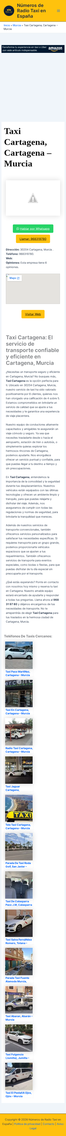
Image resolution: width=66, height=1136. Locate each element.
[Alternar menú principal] (58, 11)
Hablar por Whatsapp (35, 228)
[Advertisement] (33, 87)
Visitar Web (33, 314)
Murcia (17, 25)
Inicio (7, 25)
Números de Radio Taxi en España (31, 11)
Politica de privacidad (27, 1124)
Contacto (48, 1124)
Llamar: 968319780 (33, 239)
